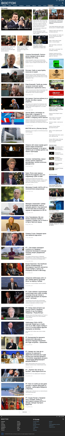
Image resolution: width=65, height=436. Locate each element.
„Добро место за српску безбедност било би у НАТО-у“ (36, 283)
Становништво (35, 427)
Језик (34, 428)
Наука (18, 427)
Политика (15, 5)
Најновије (4, 5)
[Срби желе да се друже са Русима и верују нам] (16, 19)
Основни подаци (36, 421)
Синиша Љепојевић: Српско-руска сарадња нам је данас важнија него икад (36, 56)
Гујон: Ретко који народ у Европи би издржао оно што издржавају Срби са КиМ (35, 174)
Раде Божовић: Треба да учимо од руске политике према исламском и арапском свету (36, 86)
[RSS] (1, 0)
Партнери (50, 421)
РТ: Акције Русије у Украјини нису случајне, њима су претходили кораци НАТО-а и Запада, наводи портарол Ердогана (36, 401)
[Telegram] (63, 0)
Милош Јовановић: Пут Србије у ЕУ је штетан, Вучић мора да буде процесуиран (56, 36)
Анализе (44, 5)
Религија (34, 425)
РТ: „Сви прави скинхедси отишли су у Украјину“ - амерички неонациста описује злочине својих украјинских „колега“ (36, 251)
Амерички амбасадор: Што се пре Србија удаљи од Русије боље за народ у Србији (36, 279)
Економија (28, 5)
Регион (39, 5)
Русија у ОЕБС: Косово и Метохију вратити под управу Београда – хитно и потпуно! (56, 140)
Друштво (34, 5)
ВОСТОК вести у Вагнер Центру (36, 128)
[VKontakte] (60, 0)
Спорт (18, 430)
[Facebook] (56, 0)
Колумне (56, 5)
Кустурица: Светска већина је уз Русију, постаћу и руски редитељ (37, 100)
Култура (18, 428)
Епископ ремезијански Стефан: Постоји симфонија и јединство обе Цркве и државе (40, 32)
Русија (9, 5)
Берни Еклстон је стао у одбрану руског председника (36, 373)
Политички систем (36, 424)
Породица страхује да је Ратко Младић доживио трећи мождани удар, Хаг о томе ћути (55, 55)
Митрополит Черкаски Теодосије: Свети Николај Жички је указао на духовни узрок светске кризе (40, 25)
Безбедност (21, 5)
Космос (61, 5)
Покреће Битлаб (31, 433)
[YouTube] (59, 0)
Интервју (50, 5)
